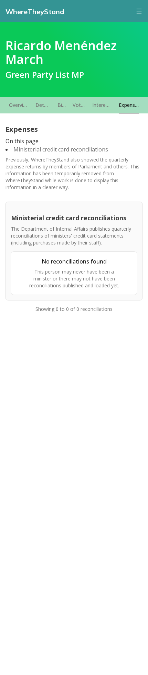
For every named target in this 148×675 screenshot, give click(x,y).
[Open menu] (139, 11)
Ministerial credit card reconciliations (60, 149)
